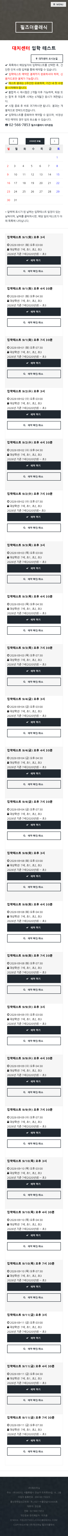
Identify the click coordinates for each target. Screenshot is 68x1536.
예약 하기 (35, 260)
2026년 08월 (35, 141)
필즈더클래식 (34, 27)
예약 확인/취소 (35, 271)
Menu (60, 4)
